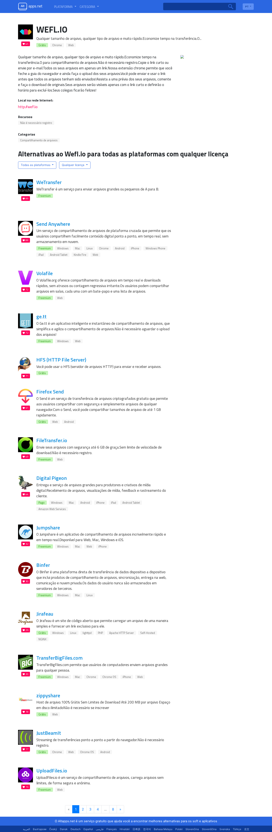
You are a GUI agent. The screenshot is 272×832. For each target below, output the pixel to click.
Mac (77, 248)
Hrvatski (125, 829)
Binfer (43, 565)
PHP (100, 633)
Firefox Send (50, 391)
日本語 (136, 829)
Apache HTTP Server (121, 633)
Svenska (225, 829)
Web (71, 45)
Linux (89, 248)
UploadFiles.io (51, 770)
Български (39, 829)
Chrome (57, 45)
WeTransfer (49, 182)
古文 (246, 829)
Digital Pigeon (51, 478)
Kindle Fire (80, 255)
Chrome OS (109, 677)
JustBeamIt (48, 733)
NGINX (42, 639)
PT (247, 6)
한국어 (147, 829)
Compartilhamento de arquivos (39, 140)
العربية (26, 829)
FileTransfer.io (51, 440)
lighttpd (87, 633)
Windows (63, 248)
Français (111, 829)
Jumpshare (48, 527)
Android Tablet (58, 255)
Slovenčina (192, 829)
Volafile (44, 273)
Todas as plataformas (36, 165)
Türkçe (237, 829)
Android (120, 248)
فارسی (99, 829)
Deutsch (76, 829)
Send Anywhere (53, 224)
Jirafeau (44, 614)
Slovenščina (209, 829)
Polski (179, 829)
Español (88, 829)
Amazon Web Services (52, 509)
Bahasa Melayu (163, 829)
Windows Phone (155, 248)
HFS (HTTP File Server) (61, 359)
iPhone (135, 248)
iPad (41, 255)
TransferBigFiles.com (59, 658)
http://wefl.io (28, 107)
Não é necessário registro (36, 123)
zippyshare (48, 695)
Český (53, 829)
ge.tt (41, 316)
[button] (65, 6)
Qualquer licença (73, 165)
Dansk (64, 829)
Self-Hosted (147, 633)
